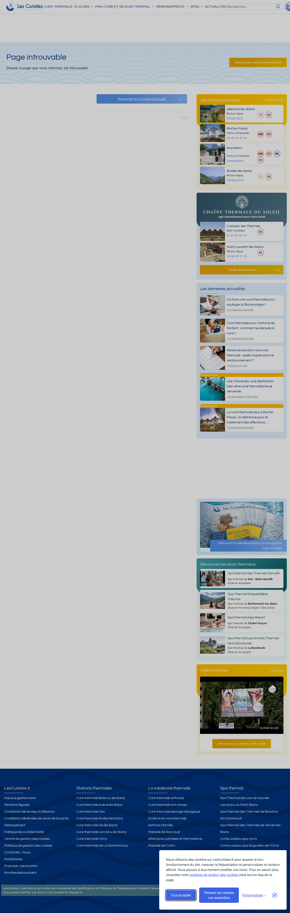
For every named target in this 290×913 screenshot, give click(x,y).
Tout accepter (181, 895)
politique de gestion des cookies (214, 874)
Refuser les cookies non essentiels (219, 895)
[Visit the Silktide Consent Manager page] (275, 895)
